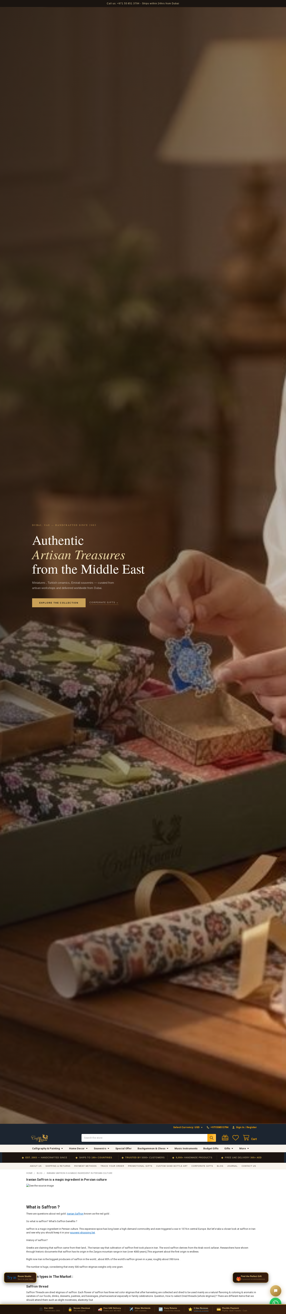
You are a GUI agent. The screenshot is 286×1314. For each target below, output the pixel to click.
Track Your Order (112, 1166)
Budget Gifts (210, 1148)
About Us (36, 1166)
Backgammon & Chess (151, 1148)
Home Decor (77, 1148)
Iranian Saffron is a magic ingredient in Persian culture (66, 1179)
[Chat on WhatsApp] (275, 1303)
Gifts (227, 1148)
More (242, 1148)
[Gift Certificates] (226, 1138)
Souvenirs (100, 1148)
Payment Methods (85, 1166)
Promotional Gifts (140, 1166)
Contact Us (249, 1166)
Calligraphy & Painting (46, 1148)
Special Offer (123, 1148)
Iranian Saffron (75, 1213)
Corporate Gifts (202, 1166)
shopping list (87, 1232)
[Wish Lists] (236, 1138)
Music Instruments (186, 1148)
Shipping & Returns (58, 1166)
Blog (220, 1166)
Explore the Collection (58, 603)
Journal (232, 1166)
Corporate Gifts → (103, 602)
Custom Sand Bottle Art (172, 1166)
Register (252, 1127)
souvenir (75, 1232)
